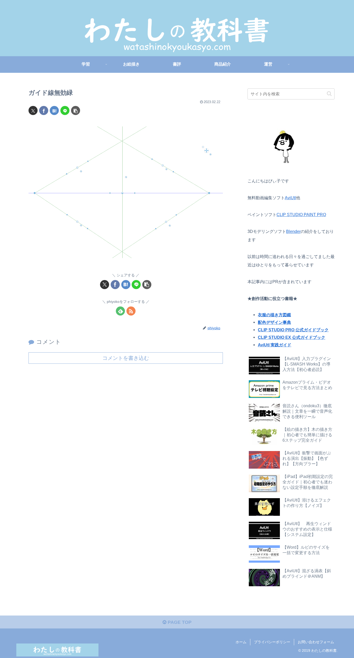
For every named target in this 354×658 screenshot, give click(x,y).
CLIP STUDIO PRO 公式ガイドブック (293, 329)
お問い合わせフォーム (316, 642)
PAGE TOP (179, 622)
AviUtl (290, 197)
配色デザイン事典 (274, 322)
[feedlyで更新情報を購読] (120, 311)
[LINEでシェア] (64, 110)
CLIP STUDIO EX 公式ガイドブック (291, 337)
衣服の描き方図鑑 (274, 314)
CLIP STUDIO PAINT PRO (301, 214)
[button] (75, 110)
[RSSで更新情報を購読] (131, 311)
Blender (293, 231)
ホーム (241, 642)
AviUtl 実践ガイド (274, 344)
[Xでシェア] (33, 110)
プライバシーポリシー (272, 642)
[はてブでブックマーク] (54, 110)
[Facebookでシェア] (43, 110)
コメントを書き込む (125, 358)
